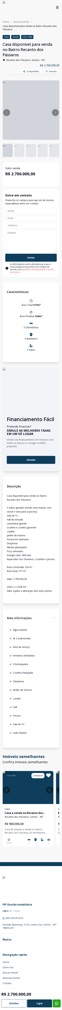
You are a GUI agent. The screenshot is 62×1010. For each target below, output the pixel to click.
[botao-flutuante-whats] (57, 1003)
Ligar (40, 1003)
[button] (6, 112)
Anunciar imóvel (11, 977)
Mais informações (19, 618)
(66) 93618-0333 (14, 918)
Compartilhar (32, 71)
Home (6, 21)
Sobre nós (8, 967)
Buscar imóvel (21, 21)
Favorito (53, 71)
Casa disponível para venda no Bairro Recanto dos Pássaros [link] (30, 27)
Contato (7, 983)
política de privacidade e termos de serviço (32, 271)
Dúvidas (14, 1003)
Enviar (31, 257)
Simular (31, 459)
